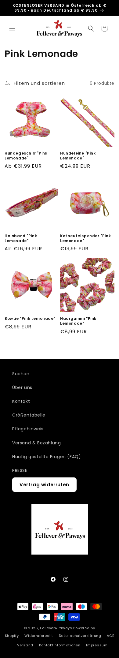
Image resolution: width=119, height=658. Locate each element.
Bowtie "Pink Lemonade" (30, 318)
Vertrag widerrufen (44, 484)
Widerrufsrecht (38, 635)
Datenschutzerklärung (80, 635)
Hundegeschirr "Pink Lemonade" (26, 155)
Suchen (21, 374)
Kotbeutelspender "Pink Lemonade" (85, 238)
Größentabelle (28, 415)
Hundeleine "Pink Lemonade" (78, 155)
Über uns (22, 387)
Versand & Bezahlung (36, 443)
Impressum (96, 645)
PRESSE (19, 470)
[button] (12, 28)
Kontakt (21, 401)
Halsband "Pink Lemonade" (21, 238)
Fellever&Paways (56, 628)
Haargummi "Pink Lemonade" (78, 321)
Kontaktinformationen (60, 645)
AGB (110, 635)
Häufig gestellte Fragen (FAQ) (46, 457)
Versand (25, 645)
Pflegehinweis (28, 429)
